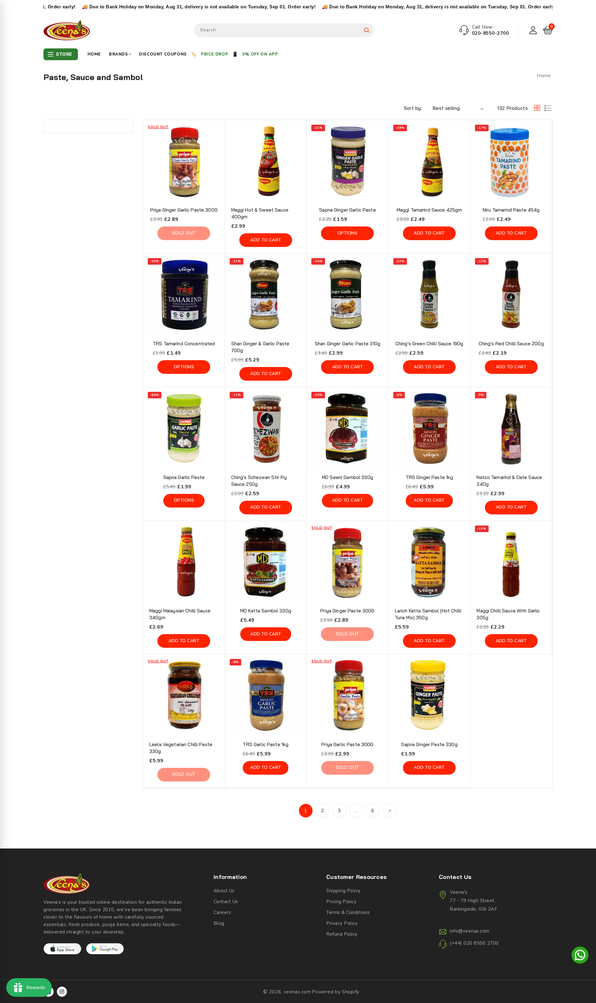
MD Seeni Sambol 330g (347, 477)
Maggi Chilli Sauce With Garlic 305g (508, 614)
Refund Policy (342, 934)
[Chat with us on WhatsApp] (580, 956)
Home (94, 54)
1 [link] (305, 811)
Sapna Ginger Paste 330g (429, 744)
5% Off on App (260, 54)
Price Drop (214, 54)
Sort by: (413, 108)
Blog (219, 923)
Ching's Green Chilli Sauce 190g (429, 344)
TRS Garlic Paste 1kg (265, 744)
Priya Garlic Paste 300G (347, 744)
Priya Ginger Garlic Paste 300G (184, 210)
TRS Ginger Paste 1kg (429, 477)
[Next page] (389, 810)
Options (347, 233)
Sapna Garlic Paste (184, 477)
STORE (64, 54)
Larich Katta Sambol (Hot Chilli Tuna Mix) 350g (428, 614)
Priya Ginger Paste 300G (347, 611)
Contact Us (226, 901)
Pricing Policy (341, 901)
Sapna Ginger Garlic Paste (347, 210)
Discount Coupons (163, 54)
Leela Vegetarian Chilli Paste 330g (180, 747)
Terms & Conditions (348, 912)
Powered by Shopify (335, 992)
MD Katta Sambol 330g (265, 611)
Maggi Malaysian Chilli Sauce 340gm (179, 614)
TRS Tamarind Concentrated (184, 344)
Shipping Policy (343, 891)
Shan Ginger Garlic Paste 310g (347, 344)
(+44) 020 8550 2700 (474, 943)
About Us (224, 891)
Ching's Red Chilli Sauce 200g (511, 344)
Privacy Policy (342, 923)
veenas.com (297, 992)
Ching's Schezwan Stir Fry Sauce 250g (259, 480)
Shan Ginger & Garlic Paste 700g (260, 347)
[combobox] (284, 30)
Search (366, 30)
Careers (222, 912)
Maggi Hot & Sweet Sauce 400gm (259, 213)
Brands (120, 54)
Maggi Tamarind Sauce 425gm (429, 210)
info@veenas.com (470, 931)
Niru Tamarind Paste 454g (511, 210)
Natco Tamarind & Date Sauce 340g (509, 480)
